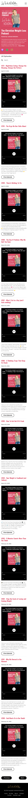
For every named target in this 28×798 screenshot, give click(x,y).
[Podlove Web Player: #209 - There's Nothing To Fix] (14, 205)
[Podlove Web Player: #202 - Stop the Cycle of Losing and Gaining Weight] (14, 624)
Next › (23, 778)
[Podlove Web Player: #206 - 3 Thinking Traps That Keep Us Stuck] (14, 385)
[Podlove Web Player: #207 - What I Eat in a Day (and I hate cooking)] (14, 325)
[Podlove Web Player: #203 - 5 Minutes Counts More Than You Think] (14, 563)
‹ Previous (6, 778)
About (16, 793)
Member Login (17, 795)
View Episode (7, 120)
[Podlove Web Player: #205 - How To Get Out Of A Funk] (14, 443)
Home (5, 793)
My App (11, 793)
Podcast (21, 793)
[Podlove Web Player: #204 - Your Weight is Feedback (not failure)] (14, 503)
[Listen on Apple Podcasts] (3, 50)
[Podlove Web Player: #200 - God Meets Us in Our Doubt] (14, 740)
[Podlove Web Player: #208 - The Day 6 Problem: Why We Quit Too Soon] (14, 265)
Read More (21, 45)
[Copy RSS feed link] (12, 50)
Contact (9, 795)
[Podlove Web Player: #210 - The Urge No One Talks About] (14, 148)
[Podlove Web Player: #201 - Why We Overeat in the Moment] (14, 683)
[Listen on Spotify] (8, 50)
